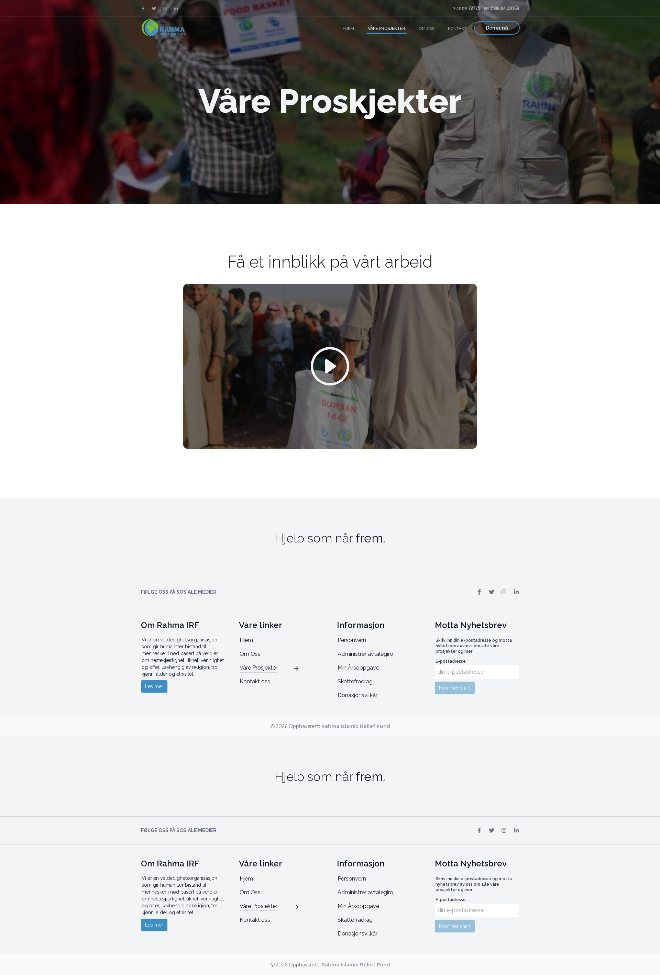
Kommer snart (455, 688)
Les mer (154, 686)
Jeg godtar (636, 962)
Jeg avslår (588, 962)
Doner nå (497, 28)
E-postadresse (451, 661)
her (179, 962)
